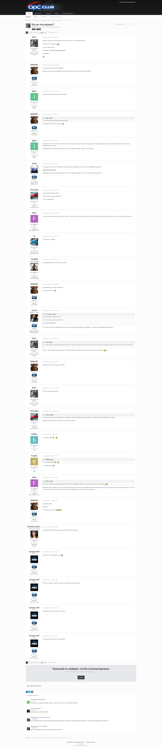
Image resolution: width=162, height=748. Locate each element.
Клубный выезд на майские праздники (40, 717)
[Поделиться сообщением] (134, 37)
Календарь (44, 16)
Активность (38, 13)
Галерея (48, 13)
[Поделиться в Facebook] (27, 692)
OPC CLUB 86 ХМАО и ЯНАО (38, 699)
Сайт (29, 13)
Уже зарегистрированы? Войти (127, 2)
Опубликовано (51, 37)
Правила (36, 16)
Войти (81, 677)
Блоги (56, 13)
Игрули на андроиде (36, 708)
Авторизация (120, 24)
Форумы (28, 16)
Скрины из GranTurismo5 (49, 170)
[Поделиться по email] (32, 692)
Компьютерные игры (54, 27)
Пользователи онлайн (55, 16)
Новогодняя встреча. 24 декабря (39, 726)
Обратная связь (90, 742)
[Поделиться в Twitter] (29, 692)
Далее (42, 32)
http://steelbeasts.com (59, 50)
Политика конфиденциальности (76, 742)
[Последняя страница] (46, 32)
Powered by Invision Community (81, 745)
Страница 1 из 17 (52, 32)
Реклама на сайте (68, 13)
